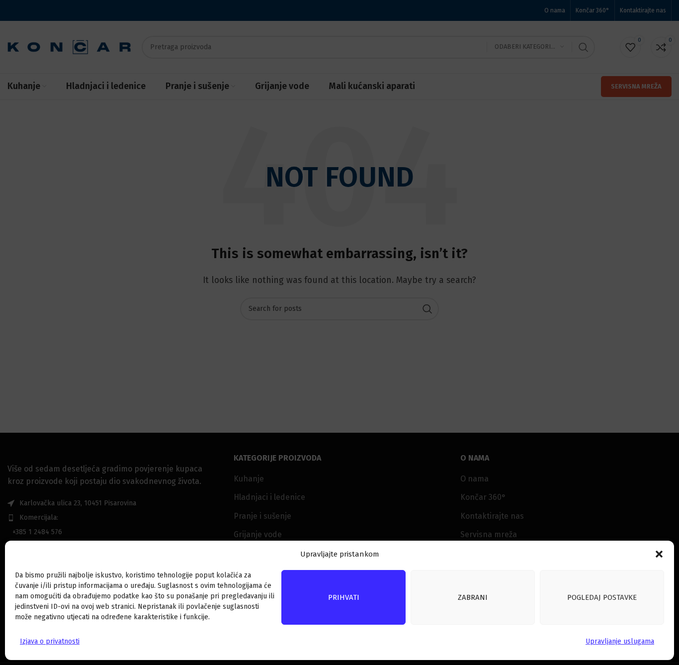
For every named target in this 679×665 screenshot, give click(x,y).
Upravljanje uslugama (620, 641)
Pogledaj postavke (602, 597)
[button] (659, 554)
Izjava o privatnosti (50, 641)
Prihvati (343, 597)
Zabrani (473, 597)
